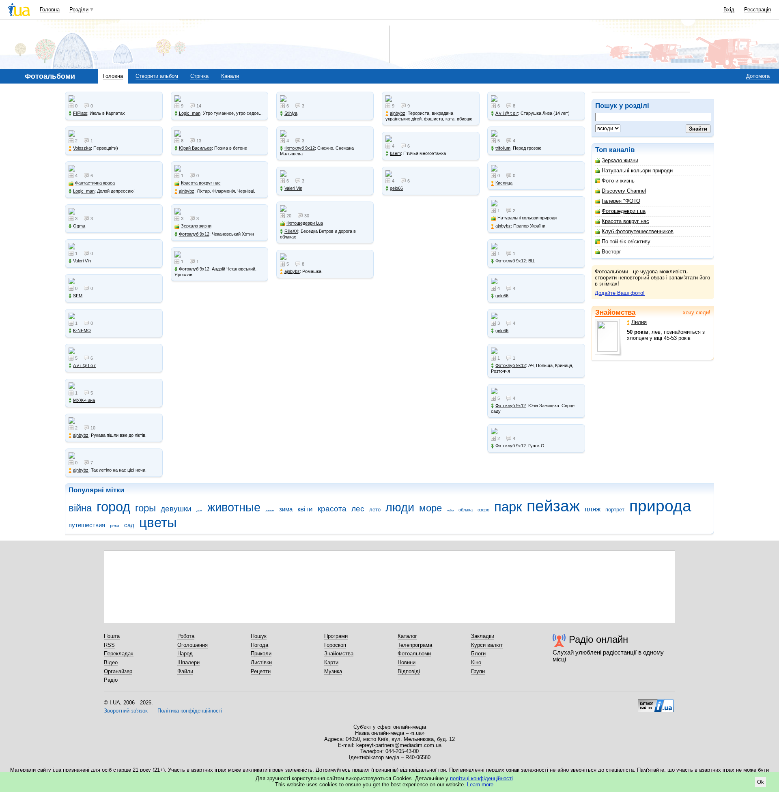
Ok (760, 782)
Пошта (112, 636)
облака (465, 509)
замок (269, 510)
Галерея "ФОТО (621, 201)
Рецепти (261, 671)
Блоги (478, 653)
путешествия (87, 525)
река (114, 525)
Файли (185, 671)
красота (332, 508)
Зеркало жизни (620, 160)
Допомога (758, 76)
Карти (331, 662)
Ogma (79, 225)
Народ (185, 653)
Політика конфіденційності (189, 711)
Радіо (111, 680)
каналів (622, 150)
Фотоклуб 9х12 (194, 234)
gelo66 (396, 188)
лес (357, 508)
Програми (336, 636)
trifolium (502, 148)
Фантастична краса (95, 182)
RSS (109, 645)
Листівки (261, 662)
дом (199, 510)
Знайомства (615, 312)
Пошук (259, 636)
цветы (158, 522)
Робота (185, 636)
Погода (259, 645)
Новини (406, 662)
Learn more (480, 784)
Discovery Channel (624, 191)
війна (80, 508)
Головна (50, 9)
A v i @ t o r (84, 365)
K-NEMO (82, 330)
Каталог (407, 636)
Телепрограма (415, 645)
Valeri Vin (82, 260)
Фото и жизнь (618, 181)
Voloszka (82, 148)
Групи (478, 671)
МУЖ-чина (84, 400)
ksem (395, 153)
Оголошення (192, 645)
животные (233, 507)
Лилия (639, 322)
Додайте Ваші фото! (620, 293)
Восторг (611, 252)
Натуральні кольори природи (637, 170)
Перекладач (118, 653)
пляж (592, 509)
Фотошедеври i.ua (624, 211)
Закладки (482, 636)
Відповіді (409, 671)
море (430, 508)
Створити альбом (157, 76)
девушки (176, 508)
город (113, 506)
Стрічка (199, 76)
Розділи (78, 9)
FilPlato (80, 113)
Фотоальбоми (414, 653)
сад (129, 525)
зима (286, 509)
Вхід (728, 9)
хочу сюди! (696, 312)
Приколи (261, 653)
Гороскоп (335, 645)
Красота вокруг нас (625, 221)
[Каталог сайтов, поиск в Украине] (656, 703)
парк (508, 506)
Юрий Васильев (195, 148)
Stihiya (290, 113)
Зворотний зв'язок (126, 711)
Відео (111, 662)
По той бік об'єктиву (626, 241)
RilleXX (291, 231)
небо (450, 510)
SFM (77, 295)
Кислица (503, 182)
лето (375, 510)
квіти (305, 509)
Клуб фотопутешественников (638, 231)
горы (145, 508)
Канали (230, 76)
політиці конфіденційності (481, 778)
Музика (333, 671)
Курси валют (487, 645)
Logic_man (84, 191)
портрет (614, 510)
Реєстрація (757, 9)
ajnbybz (80, 435)
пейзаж (553, 506)
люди (399, 507)
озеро (483, 509)
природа (660, 506)
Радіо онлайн (598, 639)
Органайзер (118, 671)
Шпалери (188, 662)
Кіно (476, 662)
